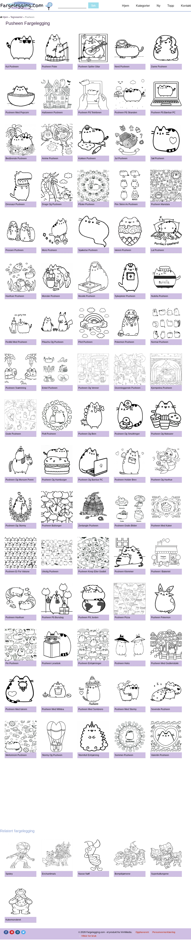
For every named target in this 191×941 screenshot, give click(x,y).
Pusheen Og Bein (87, 434)
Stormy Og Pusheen (52, 755)
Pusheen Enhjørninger (89, 663)
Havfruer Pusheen (15, 296)
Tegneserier (16, 16)
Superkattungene (160, 874)
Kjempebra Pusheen (161, 388)
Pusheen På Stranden (126, 112)
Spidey (9, 874)
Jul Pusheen (121, 158)
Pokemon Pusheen (124, 342)
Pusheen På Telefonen (89, 112)
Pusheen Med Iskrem (16, 709)
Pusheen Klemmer (124, 571)
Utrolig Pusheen (50, 571)
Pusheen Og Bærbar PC (90, 479)
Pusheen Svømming (16, 388)
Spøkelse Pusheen (88, 250)
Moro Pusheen (49, 250)
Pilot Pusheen (85, 342)
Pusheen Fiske (49, 66)
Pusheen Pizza (122, 617)
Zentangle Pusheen (88, 525)
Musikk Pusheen (86, 296)
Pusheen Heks (122, 663)
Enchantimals (49, 874)
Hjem (125, 5)
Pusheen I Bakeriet (160, 571)
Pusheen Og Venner (88, 388)
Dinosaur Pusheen (15, 204)
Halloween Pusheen (52, 112)
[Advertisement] (95, 792)
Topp (170, 5)
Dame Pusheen (159, 66)
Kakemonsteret (13, 919)
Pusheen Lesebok (51, 663)
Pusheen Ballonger (52, 525)
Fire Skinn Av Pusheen (126, 204)
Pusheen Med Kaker (161, 525)
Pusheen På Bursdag (53, 617)
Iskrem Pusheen (123, 250)
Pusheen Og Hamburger (54, 479)
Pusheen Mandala (160, 204)
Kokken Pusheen (87, 158)
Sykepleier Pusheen (125, 296)
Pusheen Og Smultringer (127, 434)
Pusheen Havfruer (15, 617)
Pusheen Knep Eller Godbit (92, 571)
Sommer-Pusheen (124, 755)
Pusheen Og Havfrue (161, 479)
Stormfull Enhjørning (88, 755)
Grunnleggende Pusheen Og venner (133, 388)
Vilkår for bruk (88, 935)
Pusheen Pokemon (160, 617)
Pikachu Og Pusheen (52, 342)
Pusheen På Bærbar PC (163, 112)
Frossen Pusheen (15, 250)
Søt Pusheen (157, 158)
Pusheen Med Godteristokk (165, 663)
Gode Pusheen (13, 434)
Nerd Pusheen (122, 66)
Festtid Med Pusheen (16, 342)
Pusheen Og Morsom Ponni (20, 479)
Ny (158, 5)
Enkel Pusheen (49, 388)
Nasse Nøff (84, 874)
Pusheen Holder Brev (126, 479)
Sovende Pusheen (160, 709)
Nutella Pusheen (159, 296)
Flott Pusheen (49, 434)
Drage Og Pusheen (52, 204)
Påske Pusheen (86, 204)
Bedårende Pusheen (16, 158)
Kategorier (143, 5)
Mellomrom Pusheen (16, 755)
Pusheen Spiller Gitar (89, 66)
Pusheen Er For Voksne (17, 571)
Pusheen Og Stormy (16, 525)
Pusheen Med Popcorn (17, 112)
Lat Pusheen (157, 250)
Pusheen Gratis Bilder (126, 525)
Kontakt (186, 5)
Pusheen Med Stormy (126, 709)
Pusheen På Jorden (88, 617)
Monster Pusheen (51, 296)
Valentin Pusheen (160, 755)
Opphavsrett (142, 932)
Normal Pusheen (159, 342)
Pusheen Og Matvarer (162, 434)
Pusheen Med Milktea (53, 709)
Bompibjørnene (122, 874)
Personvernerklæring (163, 932)
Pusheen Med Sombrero (90, 709)
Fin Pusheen (12, 663)
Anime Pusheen (50, 158)
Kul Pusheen (12, 66)
